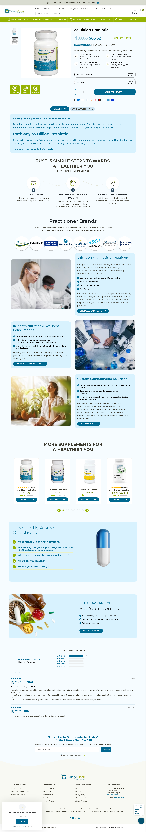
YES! (52, 428)
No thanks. (52, 435)
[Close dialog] (112, 396)
